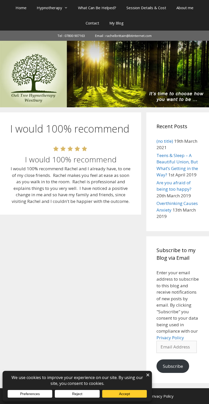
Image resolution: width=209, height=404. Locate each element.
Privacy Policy (170, 338)
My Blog (116, 22)
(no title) (164, 141)
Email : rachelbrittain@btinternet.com (123, 35)
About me (184, 7)
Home (21, 7)
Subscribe (173, 366)
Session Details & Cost (146, 7)
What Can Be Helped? (97, 7)
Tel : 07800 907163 (71, 35)
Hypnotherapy (49, 7)
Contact (92, 22)
